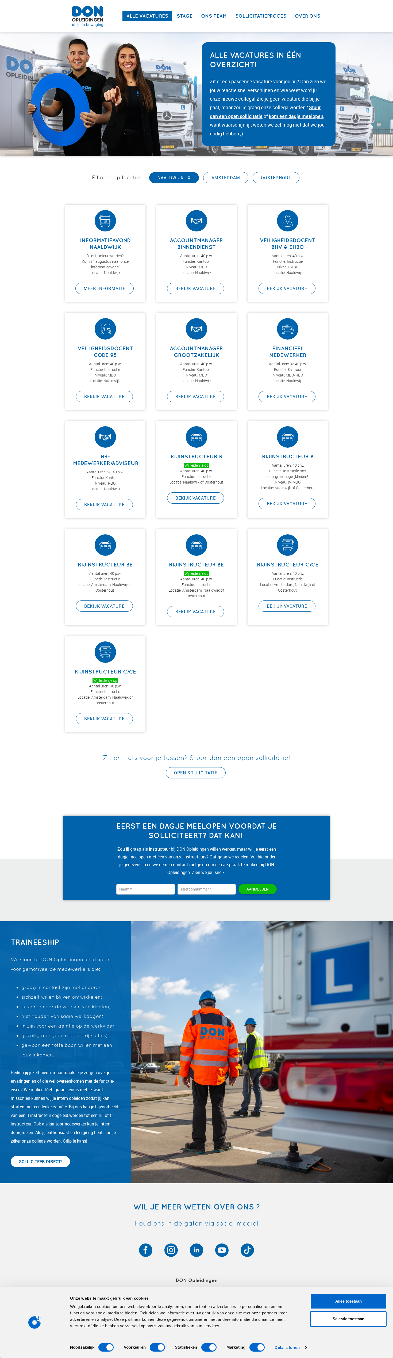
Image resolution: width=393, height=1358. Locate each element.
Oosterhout (276, 178)
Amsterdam (225, 178)
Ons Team (214, 16)
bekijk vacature (195, 288)
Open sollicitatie (195, 773)
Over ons (307, 16)
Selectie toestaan (348, 1319)
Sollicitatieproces (260, 16)
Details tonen (287, 1347)
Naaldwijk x (174, 178)
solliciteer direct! (40, 1162)
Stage (184, 16)
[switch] (157, 1347)
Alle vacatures (147, 16)
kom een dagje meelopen (296, 116)
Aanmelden (257, 889)
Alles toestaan (348, 1301)
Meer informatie (104, 288)
